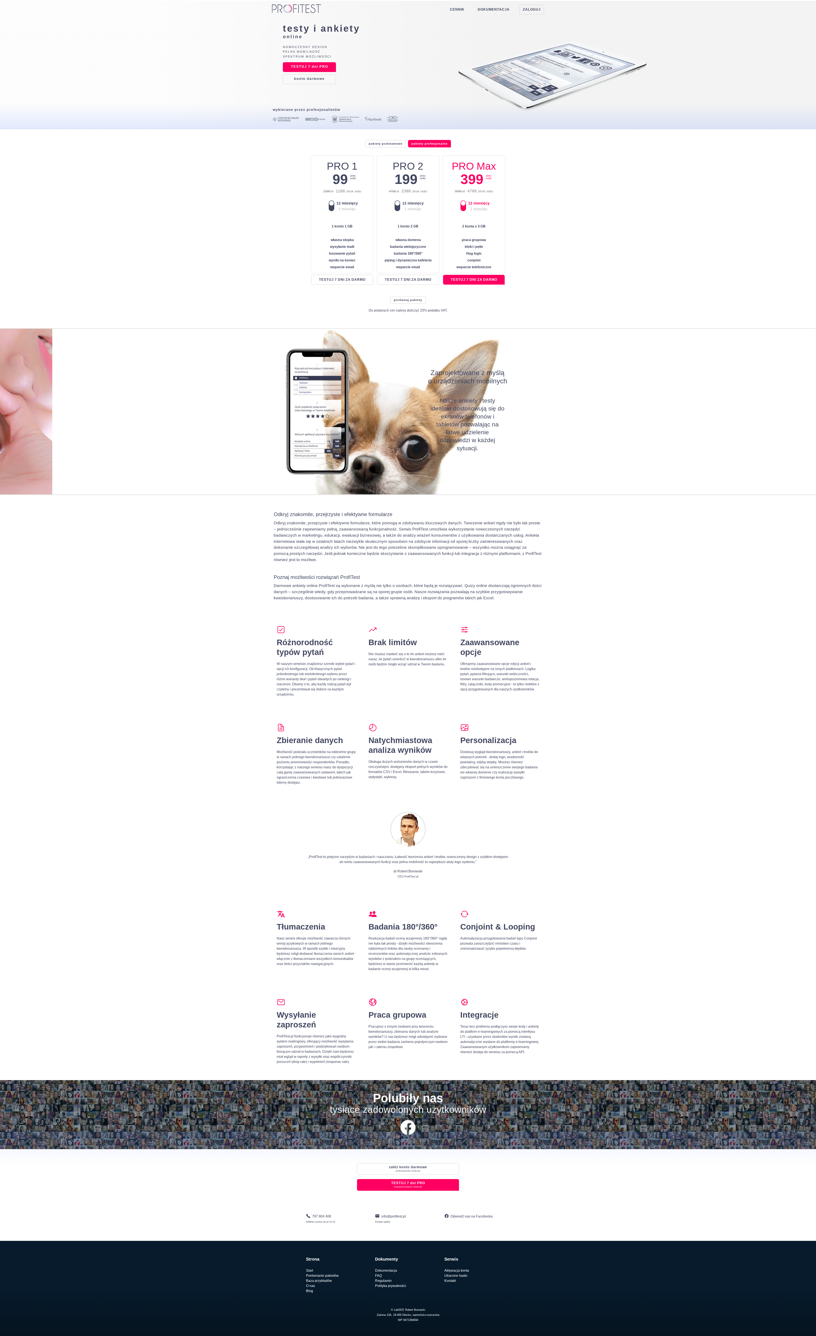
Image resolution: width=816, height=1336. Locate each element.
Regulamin (383, 1280)
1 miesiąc (347, 209)
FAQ (378, 1275)
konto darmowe (408, 1168)
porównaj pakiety (408, 300)
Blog (309, 1291)
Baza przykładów (319, 1280)
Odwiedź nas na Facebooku (471, 1216)
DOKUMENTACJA (494, 9)
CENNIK (457, 9)
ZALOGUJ (532, 9)
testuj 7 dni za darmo (342, 280)
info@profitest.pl (393, 1216)
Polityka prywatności (390, 1286)
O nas (310, 1286)
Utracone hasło (455, 1275)
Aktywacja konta (456, 1270)
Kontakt (450, 1280)
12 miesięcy (347, 203)
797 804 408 (321, 1216)
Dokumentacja (386, 1270)
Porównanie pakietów (322, 1275)
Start (309, 1270)
